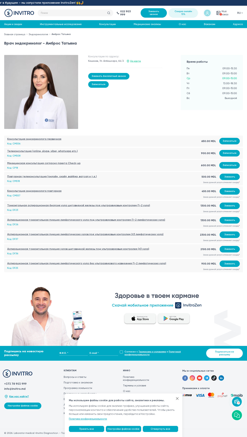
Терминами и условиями (152, 351)
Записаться (98, 84)
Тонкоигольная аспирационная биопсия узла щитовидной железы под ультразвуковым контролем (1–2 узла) (78, 205)
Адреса (238, 24)
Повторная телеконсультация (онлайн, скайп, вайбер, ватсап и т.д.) (52, 176)
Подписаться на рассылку (224, 353)
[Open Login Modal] (207, 13)
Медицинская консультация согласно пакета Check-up (43, 163)
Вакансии (209, 24)
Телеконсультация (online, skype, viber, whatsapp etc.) (42, 151)
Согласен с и (153, 353)
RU (239, 12)
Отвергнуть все (160, 428)
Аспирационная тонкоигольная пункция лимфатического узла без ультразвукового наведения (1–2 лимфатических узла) (86, 263)
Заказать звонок (154, 13)
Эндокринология (38, 34)
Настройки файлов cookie (23, 405)
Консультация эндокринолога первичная (34, 139)
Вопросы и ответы (75, 377)
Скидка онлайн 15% (183, 13)
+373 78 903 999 (15, 383)
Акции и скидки (13, 24)
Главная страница (14, 34)
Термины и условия (134, 385)
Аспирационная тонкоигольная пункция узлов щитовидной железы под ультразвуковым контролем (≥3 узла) (78, 248)
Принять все (86, 428)
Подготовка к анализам (78, 382)
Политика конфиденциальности (136, 378)
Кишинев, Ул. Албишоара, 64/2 (106, 60)
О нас (182, 24)
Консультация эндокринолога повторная (34, 190)
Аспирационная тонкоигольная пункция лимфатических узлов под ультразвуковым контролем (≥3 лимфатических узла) (85, 234)
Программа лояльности (78, 388)
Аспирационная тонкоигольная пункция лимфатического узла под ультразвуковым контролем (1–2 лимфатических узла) (86, 219)
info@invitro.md (15, 388)
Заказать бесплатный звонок (109, 76)
